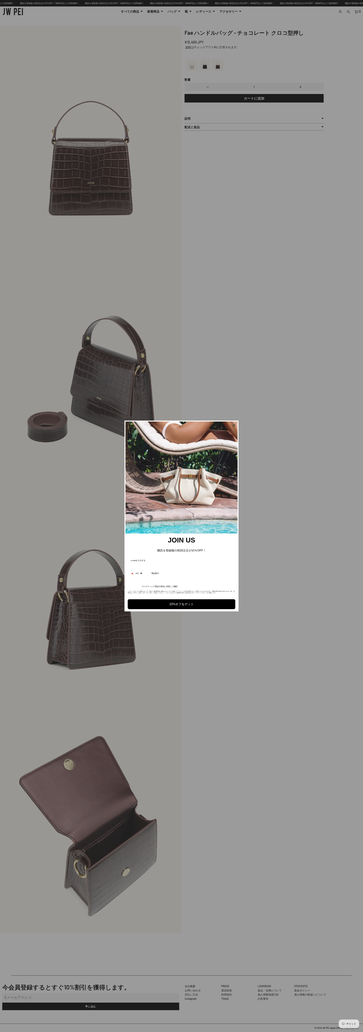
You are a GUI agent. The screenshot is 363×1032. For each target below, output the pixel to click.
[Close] (234, 425)
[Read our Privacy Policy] (234, 592)
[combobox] (136, 573)
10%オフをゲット (181, 604)
